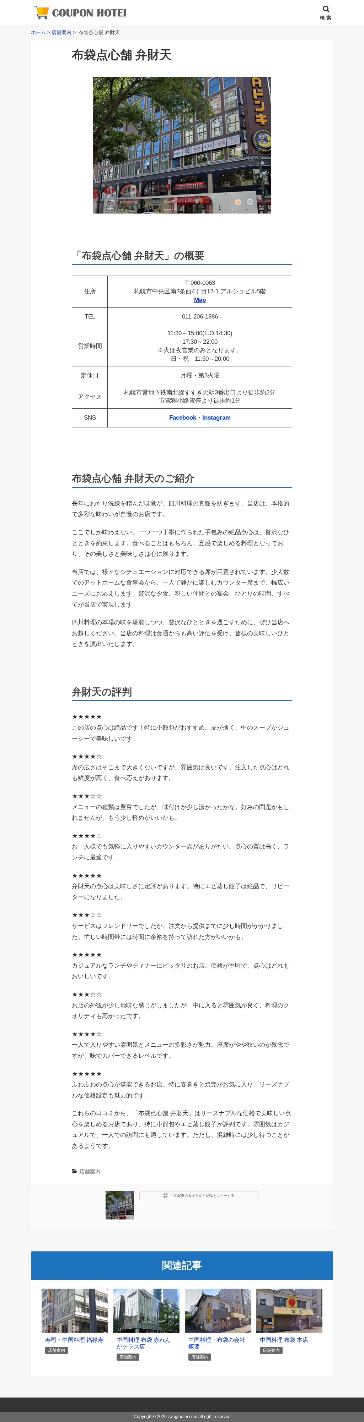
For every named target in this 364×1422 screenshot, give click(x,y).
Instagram (216, 417)
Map (200, 300)
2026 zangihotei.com (177, 1416)
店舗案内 (90, 1171)
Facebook (182, 417)
